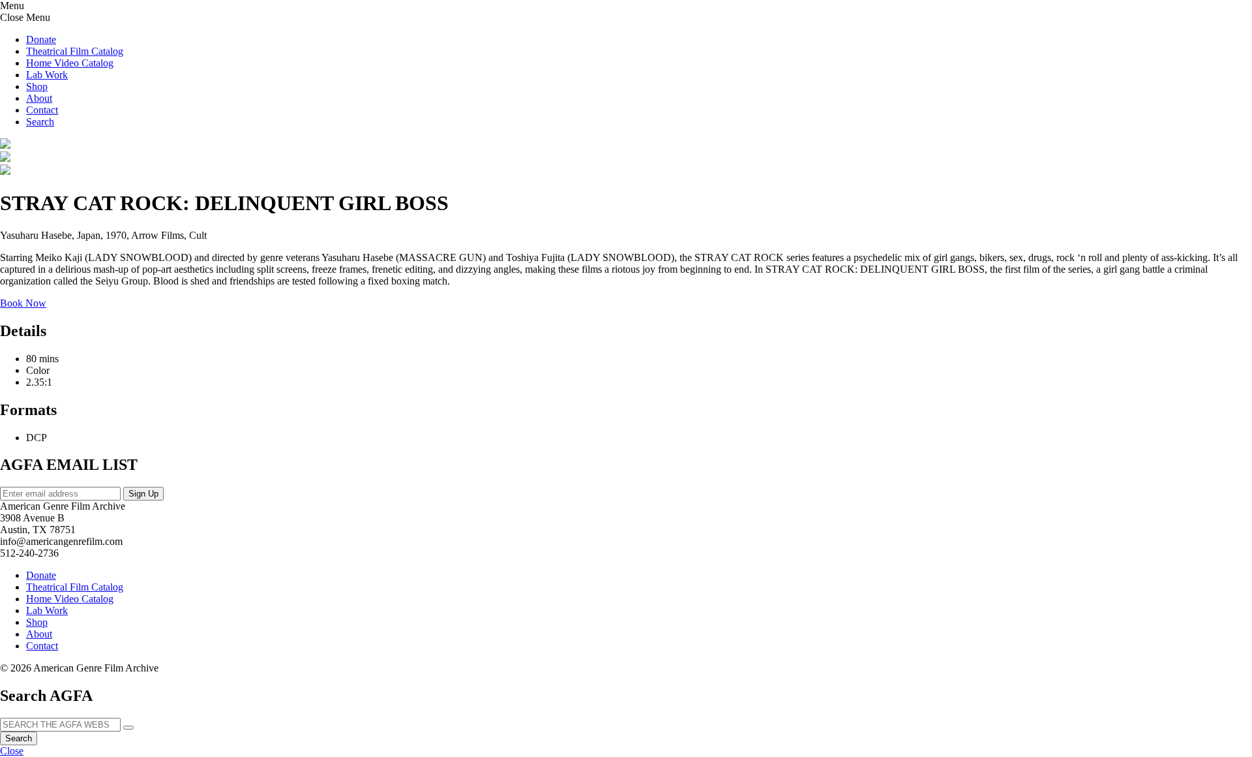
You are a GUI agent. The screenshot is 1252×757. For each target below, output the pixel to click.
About (39, 98)
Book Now (23, 303)
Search (18, 738)
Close (11, 750)
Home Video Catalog (69, 63)
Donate (41, 39)
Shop (37, 86)
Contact (42, 110)
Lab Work (47, 74)
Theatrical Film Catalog (74, 51)
